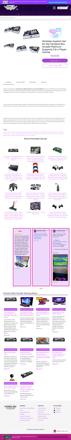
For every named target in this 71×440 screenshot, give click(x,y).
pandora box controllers (22, 132)
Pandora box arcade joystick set (49, 133)
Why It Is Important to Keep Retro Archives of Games (42, 314)
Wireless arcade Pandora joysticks (30, 133)
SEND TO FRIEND (54, 65)
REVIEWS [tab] (33, 82)
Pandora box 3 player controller (54, 132)
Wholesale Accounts (25, 420)
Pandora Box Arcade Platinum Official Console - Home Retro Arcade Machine (13, 158)
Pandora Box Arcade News (26, 418)
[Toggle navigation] (54, 7)
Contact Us (40, 412)
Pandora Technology (25, 416)
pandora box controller (9, 132)
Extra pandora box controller (38, 132)
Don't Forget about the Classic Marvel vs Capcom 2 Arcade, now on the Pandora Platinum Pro (43, 356)
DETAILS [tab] (9, 82)
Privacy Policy (41, 410)
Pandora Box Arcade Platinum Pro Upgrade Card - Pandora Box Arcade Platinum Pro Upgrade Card (57, 158)
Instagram (58, 412)
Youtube (58, 410)
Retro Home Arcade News (11, 309)
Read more (7, 335)
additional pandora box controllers (25, 135)
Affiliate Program (42, 416)
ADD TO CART (54, 60)
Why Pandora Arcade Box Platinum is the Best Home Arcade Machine (27, 314)
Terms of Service (42, 408)
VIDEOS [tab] (43, 82)
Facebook (58, 408)
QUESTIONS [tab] (20, 82)
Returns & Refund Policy (44, 414)
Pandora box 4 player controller (12, 133)
